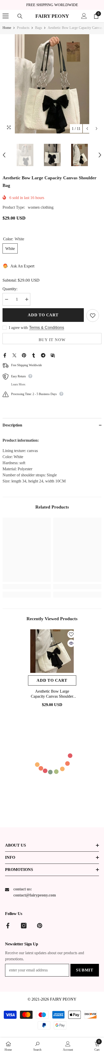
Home (7, 28)
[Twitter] (14, 355)
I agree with (18, 327)
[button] (87, 128)
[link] (27, 586)
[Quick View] (71, 643)
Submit (84, 970)
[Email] (52, 355)
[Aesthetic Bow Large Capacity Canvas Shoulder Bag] (52, 651)
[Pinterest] (24, 355)
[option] (52, 83)
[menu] (6, 16)
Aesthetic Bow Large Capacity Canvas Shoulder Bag (52, 694)
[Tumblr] (33, 355)
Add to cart (43, 315)
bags (38, 28)
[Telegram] (43, 355)
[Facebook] (5, 355)
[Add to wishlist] (92, 315)
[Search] (20, 16)
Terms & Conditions (46, 327)
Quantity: (10, 289)
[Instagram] (24, 926)
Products (23, 28)
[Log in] (84, 16)
